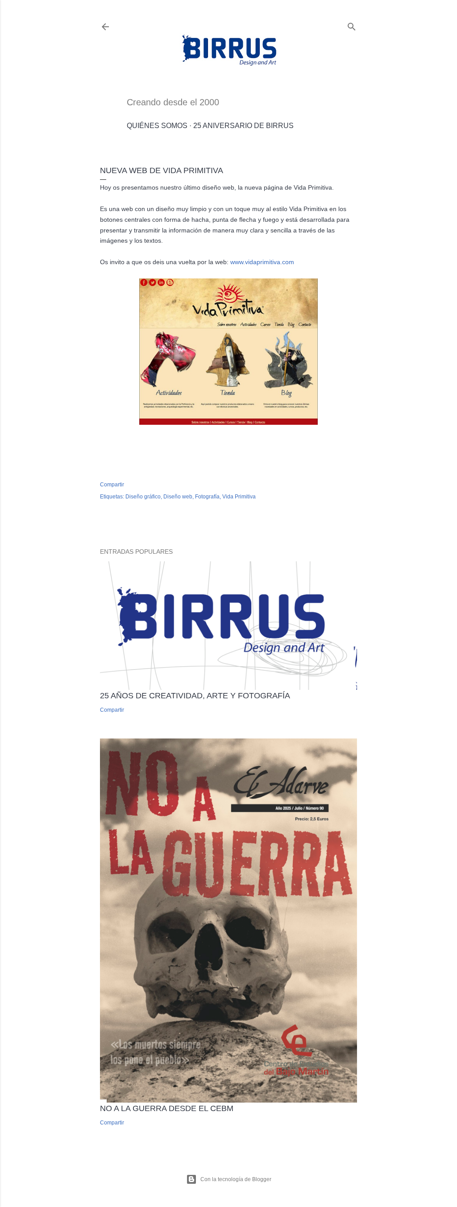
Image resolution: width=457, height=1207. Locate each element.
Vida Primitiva (239, 497)
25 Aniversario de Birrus (243, 125)
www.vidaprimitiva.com (262, 261)
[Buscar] (351, 24)
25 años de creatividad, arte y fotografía (195, 695)
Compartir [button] (112, 484)
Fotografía (207, 497)
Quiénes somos (157, 125)
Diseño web (177, 497)
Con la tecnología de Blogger (235, 1179)
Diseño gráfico (143, 497)
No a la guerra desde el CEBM (166, 1108)
